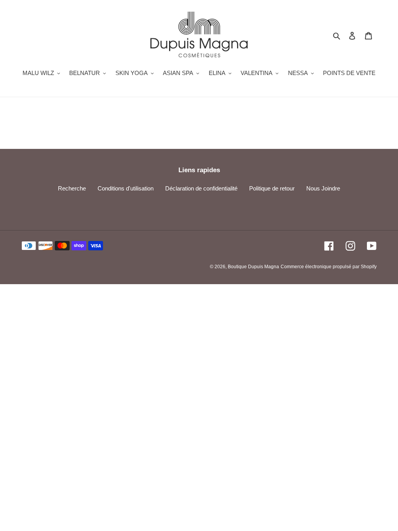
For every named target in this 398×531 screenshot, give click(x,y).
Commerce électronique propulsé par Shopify (329, 266)
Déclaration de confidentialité (201, 188)
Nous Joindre (323, 188)
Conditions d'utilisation (126, 188)
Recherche (72, 188)
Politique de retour (272, 188)
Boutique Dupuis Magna (253, 266)
